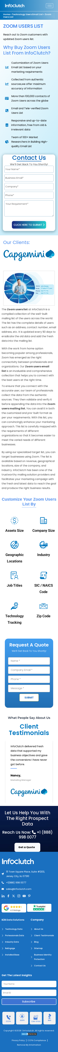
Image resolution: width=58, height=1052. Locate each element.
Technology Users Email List (27, 14)
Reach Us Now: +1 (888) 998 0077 (27, 835)
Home (6, 14)
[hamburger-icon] (49, 5)
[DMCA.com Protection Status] (29, 1034)
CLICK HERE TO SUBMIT (28, 225)
